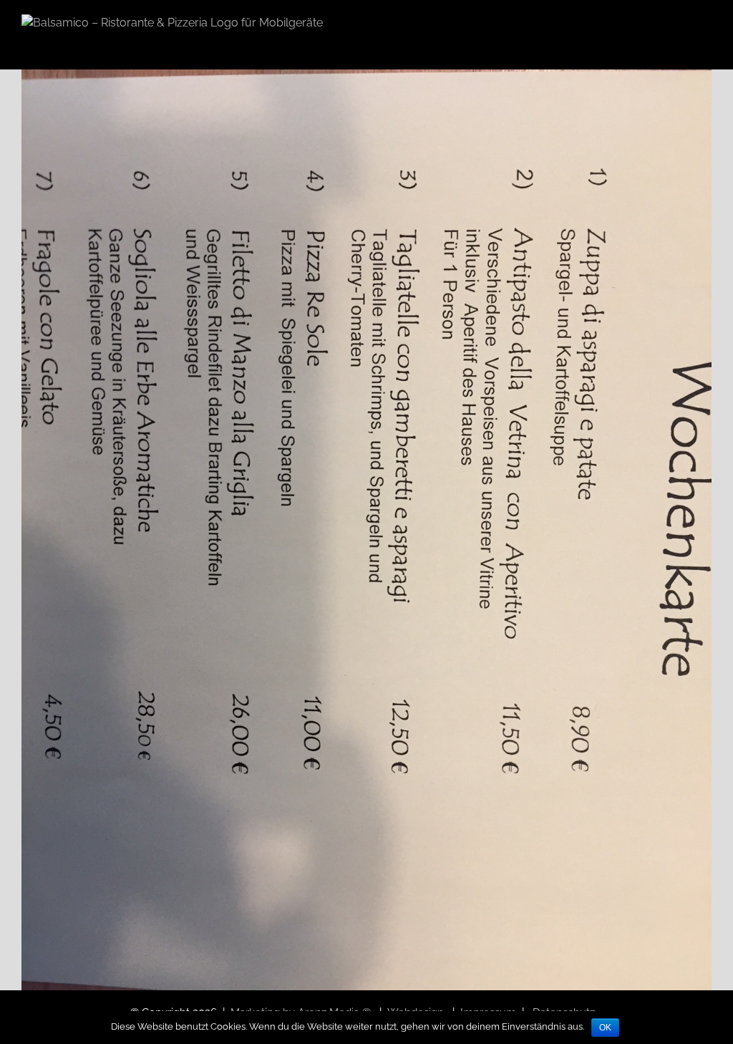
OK (605, 1028)
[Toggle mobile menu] (706, 26)
